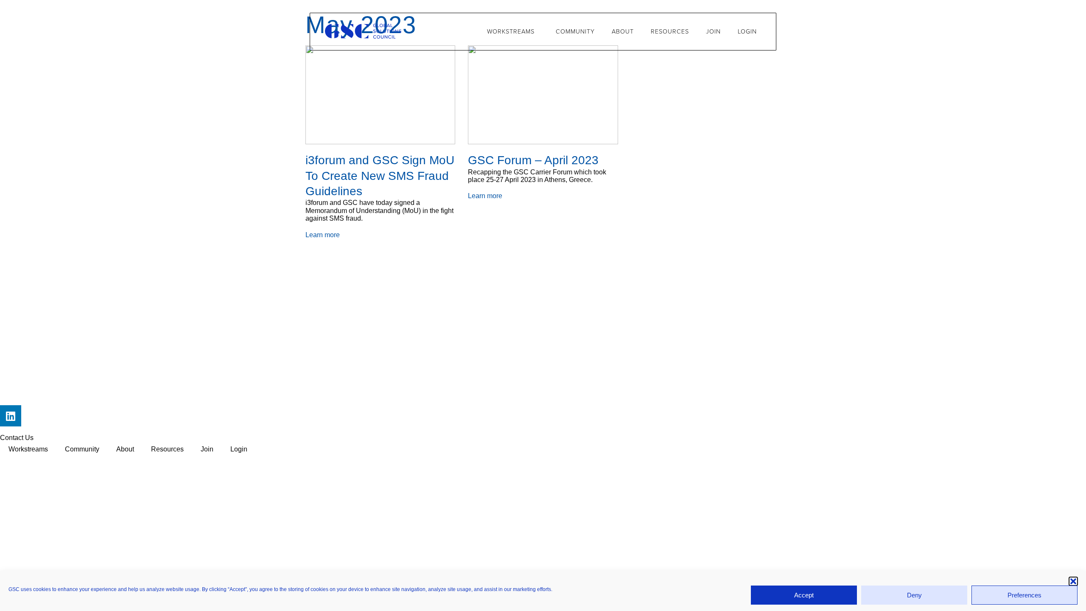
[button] (1073, 581)
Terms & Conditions (80, 461)
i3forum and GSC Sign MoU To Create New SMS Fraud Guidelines (379, 176)
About (623, 31)
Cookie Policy (140, 461)
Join (713, 31)
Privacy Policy (21, 461)
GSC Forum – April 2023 (533, 160)
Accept (804, 595)
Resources (670, 31)
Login (747, 31)
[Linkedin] (10, 415)
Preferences (1024, 595)
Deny (914, 595)
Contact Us (17, 437)
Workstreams (511, 31)
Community (575, 31)
